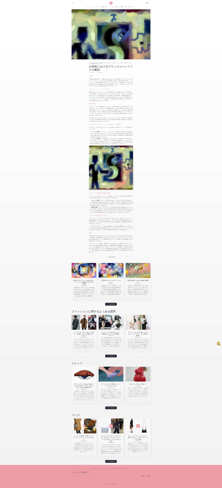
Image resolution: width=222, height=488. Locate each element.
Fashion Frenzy (112, 483)
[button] (73, 3)
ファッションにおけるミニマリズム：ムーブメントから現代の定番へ (138, 333)
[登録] (92, 475)
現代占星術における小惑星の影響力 (138, 281)
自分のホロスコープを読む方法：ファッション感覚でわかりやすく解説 (83, 282)
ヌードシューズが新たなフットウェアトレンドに (111, 385)
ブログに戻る (111, 257)
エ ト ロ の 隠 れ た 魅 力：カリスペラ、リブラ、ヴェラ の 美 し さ (83, 437)
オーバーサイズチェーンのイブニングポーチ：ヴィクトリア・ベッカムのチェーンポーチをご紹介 (111, 438)
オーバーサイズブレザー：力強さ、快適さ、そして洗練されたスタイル (84, 333)
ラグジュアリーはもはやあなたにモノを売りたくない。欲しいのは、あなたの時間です (84, 385)
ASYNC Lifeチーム (114, 484)
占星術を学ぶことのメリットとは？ (111, 281)
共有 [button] (91, 75)
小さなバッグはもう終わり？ (138, 384)
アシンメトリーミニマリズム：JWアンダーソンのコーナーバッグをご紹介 (138, 437)
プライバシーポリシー (104, 468)
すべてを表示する (111, 304)
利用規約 (112, 468)
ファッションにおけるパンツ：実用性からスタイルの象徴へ (111, 333)
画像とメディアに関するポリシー (122, 468)
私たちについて (96, 468)
